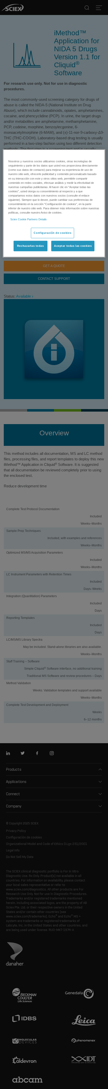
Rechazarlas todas (30, 245)
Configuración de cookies (52, 232)
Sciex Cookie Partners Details (28, 219)
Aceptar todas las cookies (73, 245)
